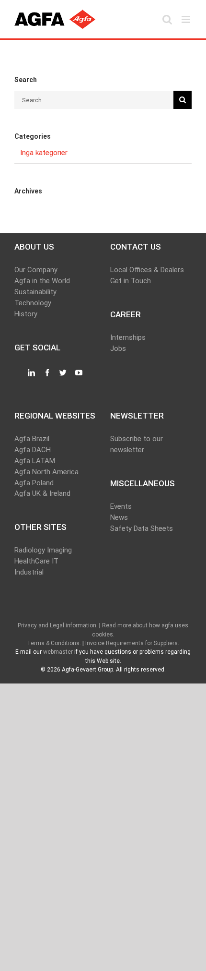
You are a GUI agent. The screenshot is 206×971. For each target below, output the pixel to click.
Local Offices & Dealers (147, 269)
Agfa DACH (32, 449)
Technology (32, 303)
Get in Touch (130, 280)
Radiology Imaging (43, 550)
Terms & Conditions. (54, 643)
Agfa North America (46, 472)
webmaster (58, 651)
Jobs (118, 348)
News (119, 517)
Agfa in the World (42, 280)
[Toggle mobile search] (167, 19)
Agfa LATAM (34, 460)
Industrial (29, 572)
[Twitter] (63, 373)
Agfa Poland (34, 483)
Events (121, 506)
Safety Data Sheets (141, 528)
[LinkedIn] (31, 373)
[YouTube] (79, 373)
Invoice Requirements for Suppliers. (132, 643)
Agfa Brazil (31, 438)
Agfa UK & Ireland (42, 493)
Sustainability (35, 292)
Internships (128, 337)
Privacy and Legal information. (58, 625)
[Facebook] (47, 373)
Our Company (35, 269)
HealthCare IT (36, 561)
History (25, 314)
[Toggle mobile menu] (187, 19)
